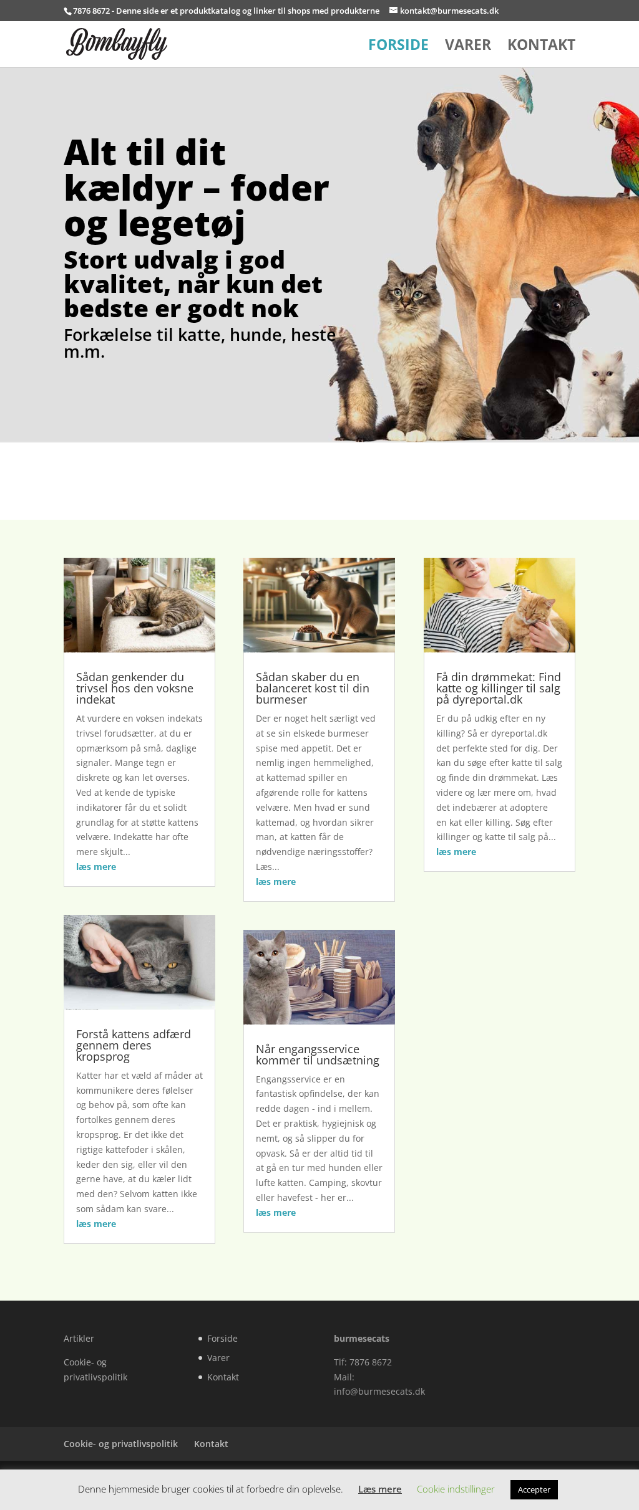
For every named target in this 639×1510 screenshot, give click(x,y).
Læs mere (380, 1489)
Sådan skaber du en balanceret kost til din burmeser (312, 688)
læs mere (96, 866)
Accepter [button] (534, 1489)
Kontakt (541, 47)
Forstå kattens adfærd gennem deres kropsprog (133, 1045)
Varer (468, 47)
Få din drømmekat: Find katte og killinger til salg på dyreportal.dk (498, 688)
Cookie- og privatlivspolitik (121, 1444)
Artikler (79, 1338)
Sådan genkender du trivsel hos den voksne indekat (134, 688)
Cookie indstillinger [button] (456, 1489)
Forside (398, 47)
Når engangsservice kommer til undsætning (317, 1054)
